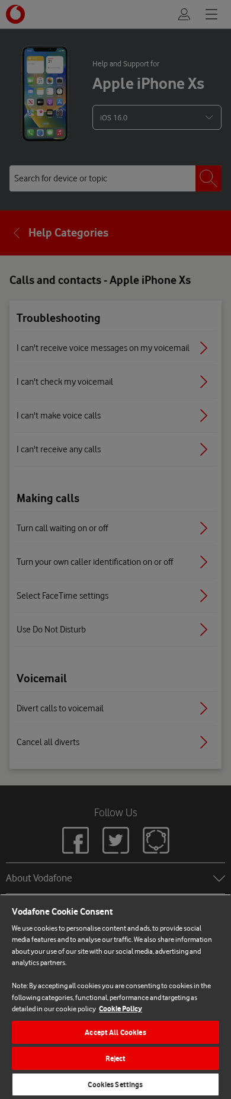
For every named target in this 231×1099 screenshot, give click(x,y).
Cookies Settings (115, 1084)
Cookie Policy (120, 1008)
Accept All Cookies (115, 1032)
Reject (115, 1058)
